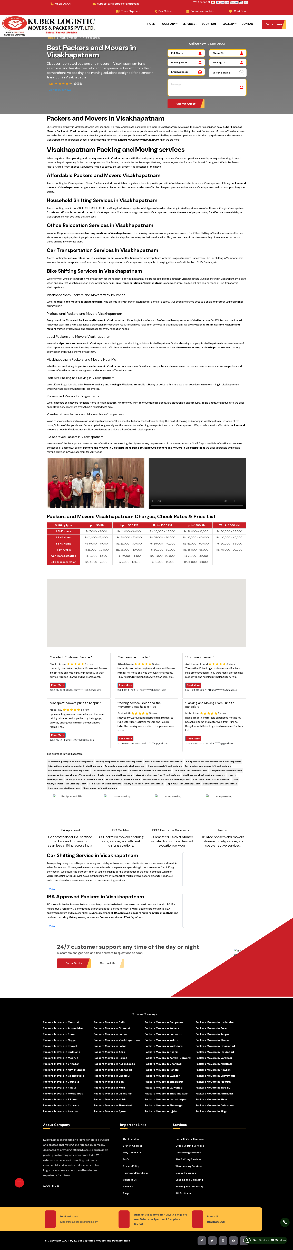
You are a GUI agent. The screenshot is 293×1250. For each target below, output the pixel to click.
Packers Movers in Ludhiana (61, 1052)
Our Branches (131, 1138)
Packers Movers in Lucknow (163, 1034)
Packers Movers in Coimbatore (63, 1075)
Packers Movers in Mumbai (61, 1022)
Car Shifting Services (188, 1152)
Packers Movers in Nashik (161, 1052)
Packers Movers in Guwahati (163, 1087)
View (52, 889)
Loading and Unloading (189, 1179)
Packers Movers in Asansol (60, 1111)
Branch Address (132, 1145)
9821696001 (63, 3)
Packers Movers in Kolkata (162, 1028)
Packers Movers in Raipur (59, 1087)
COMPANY (169, 24)
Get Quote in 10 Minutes (269, 1238)
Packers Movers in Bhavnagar (164, 1105)
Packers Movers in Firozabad (113, 1105)
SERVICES (188, 24)
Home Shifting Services (189, 1138)
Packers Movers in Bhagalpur (164, 1081)
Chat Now (240, 11)
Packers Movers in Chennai (112, 1028)
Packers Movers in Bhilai (211, 1099)
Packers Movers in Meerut (60, 1058)
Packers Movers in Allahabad (113, 1070)
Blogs (126, 1193)
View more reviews (59, 89)
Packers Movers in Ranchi (162, 1070)
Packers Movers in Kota (109, 1087)
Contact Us (130, 1179)
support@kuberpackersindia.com (118, 3)
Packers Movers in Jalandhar (113, 1093)
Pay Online (165, 11)
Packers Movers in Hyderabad (215, 1022)
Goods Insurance (185, 1172)
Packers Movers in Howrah (213, 1070)
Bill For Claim (183, 1193)
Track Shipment (130, 11)
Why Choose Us (132, 1152)
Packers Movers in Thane (212, 1040)
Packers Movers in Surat (212, 1028)
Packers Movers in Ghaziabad (215, 1046)
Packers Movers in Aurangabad (114, 1064)
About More (51, 1185)
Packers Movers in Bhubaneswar (166, 1093)
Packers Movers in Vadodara (163, 1046)
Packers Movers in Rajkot (110, 1058)
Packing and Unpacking (189, 1186)
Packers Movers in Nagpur (60, 1040)
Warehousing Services (188, 1166)
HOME (151, 24)
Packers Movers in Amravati (214, 1093)
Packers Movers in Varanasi (214, 1058)
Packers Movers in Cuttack (61, 1105)
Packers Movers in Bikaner (60, 1099)
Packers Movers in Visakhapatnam (117, 1040)
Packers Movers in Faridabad (215, 1052)
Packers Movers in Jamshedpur (166, 1099)
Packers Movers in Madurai (213, 1081)
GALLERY (229, 24)
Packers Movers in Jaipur (110, 1034)
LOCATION (209, 24)
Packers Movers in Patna (110, 1046)
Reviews (128, 1186)
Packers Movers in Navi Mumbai (64, 1070)
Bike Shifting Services (188, 1159)
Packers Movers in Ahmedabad (63, 1028)
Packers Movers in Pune (59, 1034)
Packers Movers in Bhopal (60, 1046)
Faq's (126, 1159)
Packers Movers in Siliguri (212, 1111)
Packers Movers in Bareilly (213, 1087)
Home (51, 37)
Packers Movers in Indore (161, 1040)
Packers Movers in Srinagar (61, 1064)
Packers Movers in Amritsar (214, 1064)
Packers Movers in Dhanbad (163, 1064)
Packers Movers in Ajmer (110, 1111)
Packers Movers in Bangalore (164, 1022)
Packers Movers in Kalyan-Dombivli (168, 1058)
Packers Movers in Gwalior (162, 1075)
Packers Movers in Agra (109, 1052)
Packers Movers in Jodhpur (61, 1081)
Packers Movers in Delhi (109, 1022)
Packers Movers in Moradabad (63, 1093)
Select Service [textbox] (221, 72)
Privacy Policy (131, 1166)
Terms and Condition (136, 1172)
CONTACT (248, 24)
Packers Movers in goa (109, 1081)
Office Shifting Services (189, 1145)
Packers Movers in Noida (110, 1099)
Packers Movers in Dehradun (215, 1105)
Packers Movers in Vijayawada (215, 1075)
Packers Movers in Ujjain (161, 1111)
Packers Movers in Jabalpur (112, 1075)
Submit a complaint (203, 11)
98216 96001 (216, 44)
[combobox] (228, 72)
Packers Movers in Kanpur (213, 1034)
